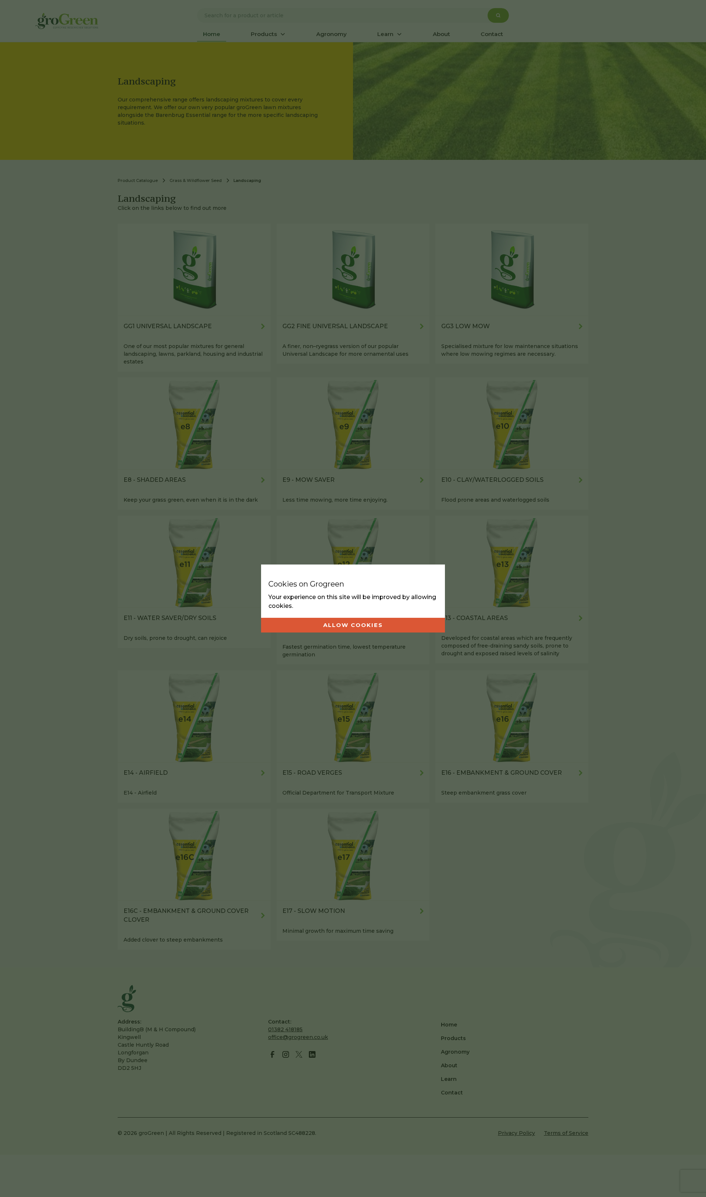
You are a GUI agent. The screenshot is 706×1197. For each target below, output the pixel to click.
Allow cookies (353, 624)
